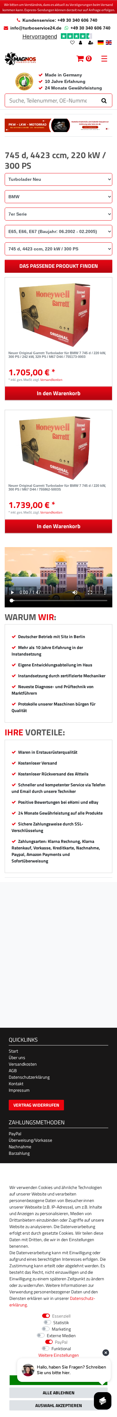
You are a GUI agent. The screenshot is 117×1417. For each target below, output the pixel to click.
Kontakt (16, 1083)
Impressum (19, 1090)
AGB (13, 1070)
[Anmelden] (81, 43)
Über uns (17, 1057)
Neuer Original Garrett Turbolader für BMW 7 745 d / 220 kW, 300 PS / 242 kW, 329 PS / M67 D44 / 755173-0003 (57, 355)
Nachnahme (20, 1146)
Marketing (61, 1329)
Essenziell (61, 1316)
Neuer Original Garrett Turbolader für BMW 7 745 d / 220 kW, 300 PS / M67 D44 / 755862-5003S (57, 487)
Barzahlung (19, 1153)
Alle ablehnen (59, 1392)
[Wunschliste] (72, 43)
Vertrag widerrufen (36, 1105)
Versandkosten (51, 379)
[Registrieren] (91, 43)
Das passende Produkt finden (58, 266)
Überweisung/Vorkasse (30, 1140)
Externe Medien (61, 1335)
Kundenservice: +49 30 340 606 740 (59, 20)
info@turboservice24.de (35, 27)
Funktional (61, 1348)
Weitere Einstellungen (58, 1355)
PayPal (15, 1133)
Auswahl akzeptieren (58, 1405)
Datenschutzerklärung (29, 1077)
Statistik (61, 1322)
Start (13, 1051)
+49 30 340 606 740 (90, 27)
